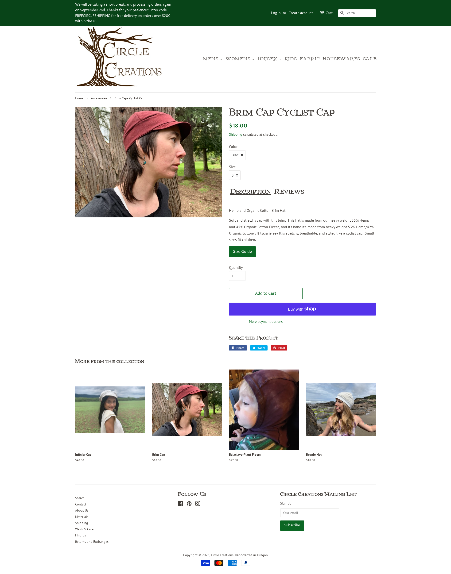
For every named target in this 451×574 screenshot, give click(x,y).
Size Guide (242, 251)
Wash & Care (84, 529)
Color (233, 146)
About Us (81, 510)
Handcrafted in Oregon (251, 555)
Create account (300, 13)
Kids (291, 59)
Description (250, 192)
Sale (370, 59)
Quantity (236, 267)
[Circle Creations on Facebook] (180, 504)
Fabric (310, 59)
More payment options (266, 321)
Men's (211, 59)
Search (80, 498)
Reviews (289, 192)
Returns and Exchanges (92, 541)
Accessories (99, 98)
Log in (276, 13)
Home (79, 98)
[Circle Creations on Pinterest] (189, 504)
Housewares (341, 59)
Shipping (235, 134)
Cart (329, 13)
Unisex (268, 59)
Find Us (80, 535)
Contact (80, 504)
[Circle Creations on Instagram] (197, 504)
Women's (239, 59)
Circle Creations (222, 555)
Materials (81, 517)
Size (232, 166)
